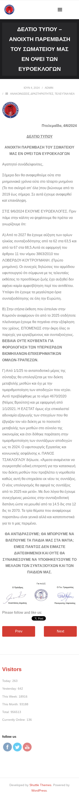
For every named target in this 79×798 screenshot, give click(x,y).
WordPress (39, 790)
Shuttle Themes (40, 785)
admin (49, 87)
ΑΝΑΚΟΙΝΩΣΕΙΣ (19, 93)
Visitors (12, 669)
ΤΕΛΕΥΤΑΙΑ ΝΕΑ (65, 93)
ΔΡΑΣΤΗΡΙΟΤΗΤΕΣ (42, 93)
